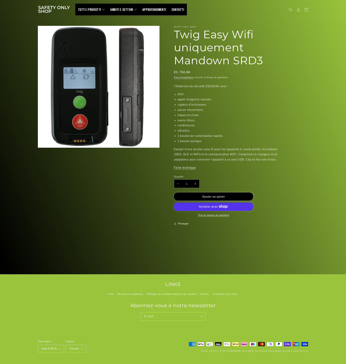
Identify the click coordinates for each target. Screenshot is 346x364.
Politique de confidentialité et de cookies (172, 293)
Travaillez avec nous (225, 293)
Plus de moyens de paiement (213, 215)
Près (111, 293)
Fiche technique (185, 167)
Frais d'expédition (184, 77)
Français (74, 348)
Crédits (204, 293)
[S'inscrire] (201, 316)
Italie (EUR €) (49, 348)
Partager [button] (183, 223)
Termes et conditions (130, 293)
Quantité (178, 176)
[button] (290, 10)
